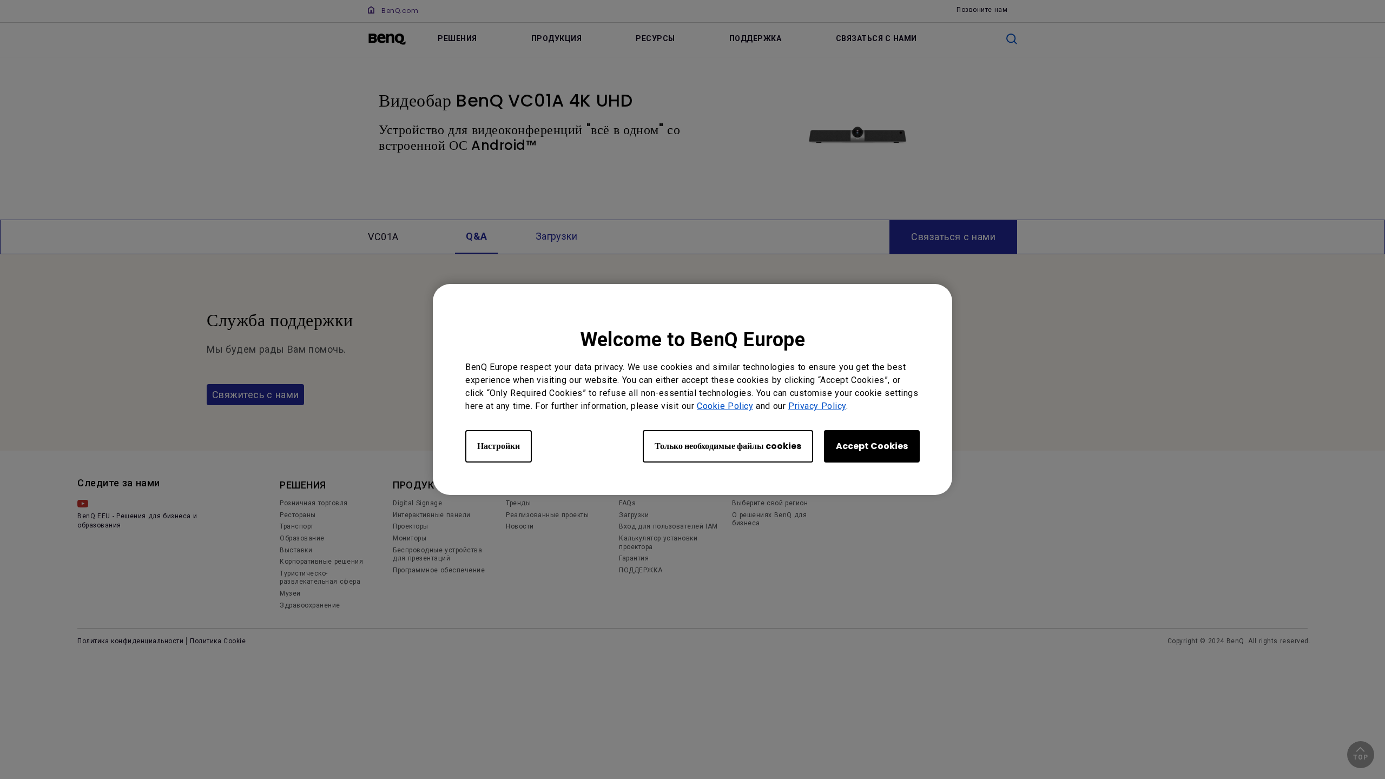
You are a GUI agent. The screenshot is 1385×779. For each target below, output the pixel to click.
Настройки (498, 446)
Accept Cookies (872, 446)
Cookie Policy (725, 406)
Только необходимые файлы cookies (728, 446)
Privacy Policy (817, 406)
